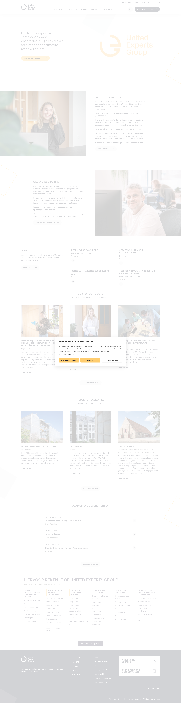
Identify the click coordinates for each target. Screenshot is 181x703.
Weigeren (90, 360)
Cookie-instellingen (112, 360)
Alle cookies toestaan (69, 360)
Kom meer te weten (66, 354)
